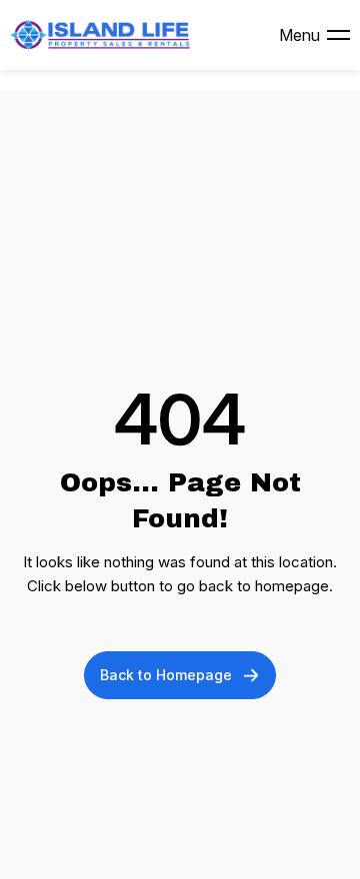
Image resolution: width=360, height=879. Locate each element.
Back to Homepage (166, 674)
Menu (299, 35)
